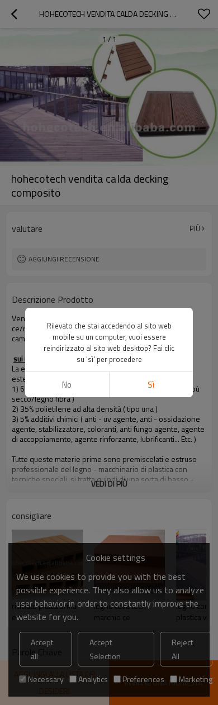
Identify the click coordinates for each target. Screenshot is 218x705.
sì (151, 384)
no (67, 384)
